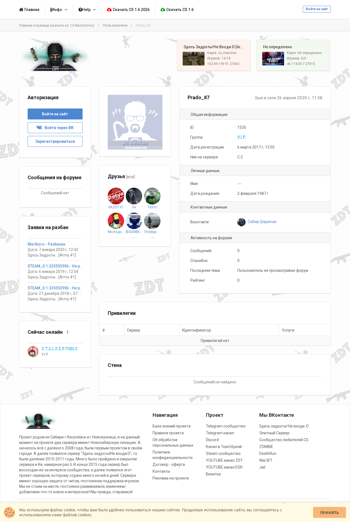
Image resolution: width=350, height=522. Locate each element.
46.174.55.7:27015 (301, 64)
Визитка (213, 474)
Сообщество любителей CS (283, 440)
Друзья (121, 176)
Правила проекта (168, 433)
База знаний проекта (172, 426)
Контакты (161, 471)
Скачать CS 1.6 (179, 9)
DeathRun (267, 453)
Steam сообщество (223, 453)
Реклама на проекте (171, 478)
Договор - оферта (169, 464)
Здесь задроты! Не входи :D (284, 426)
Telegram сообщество (226, 426)
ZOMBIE (266, 446)
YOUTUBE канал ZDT (224, 460)
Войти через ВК (58, 127)
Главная (31, 9)
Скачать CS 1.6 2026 (131, 9)
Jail (262, 467)
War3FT (266, 460)
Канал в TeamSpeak (224, 446)
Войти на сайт (317, 9)
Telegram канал (220, 433)
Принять (329, 512)
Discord (212, 440)
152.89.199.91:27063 (223, 64)
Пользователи (115, 25)
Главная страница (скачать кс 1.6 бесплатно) (56, 25)
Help (86, 9)
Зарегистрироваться (55, 141)
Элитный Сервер (274, 433)
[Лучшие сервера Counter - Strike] (55, 55)
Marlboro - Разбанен (46, 244)
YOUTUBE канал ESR (224, 467)
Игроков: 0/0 (296, 58)
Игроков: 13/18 (219, 58)
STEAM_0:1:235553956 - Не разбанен (61, 266)
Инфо (57, 9)
